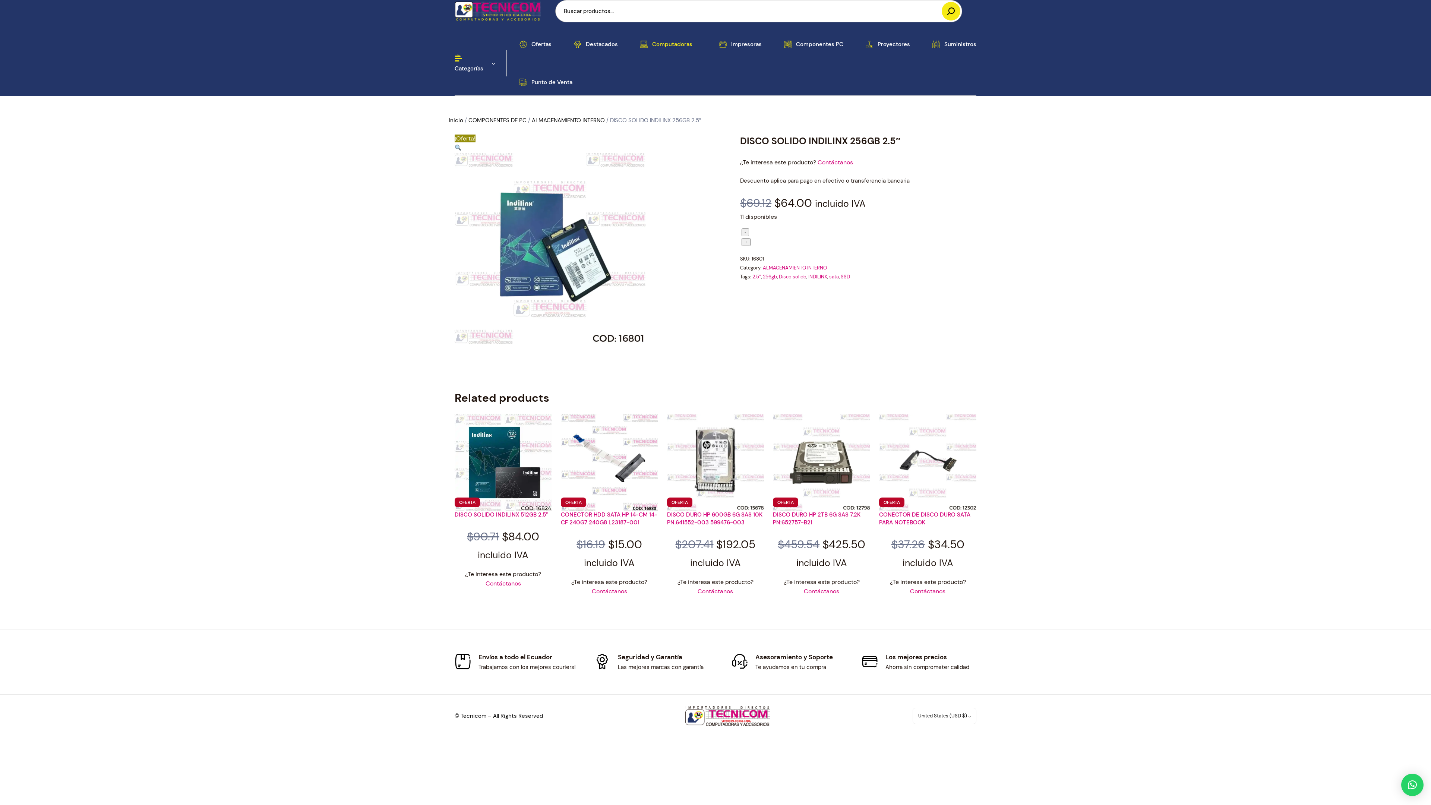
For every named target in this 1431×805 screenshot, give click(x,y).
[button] (458, 148)
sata (834, 277)
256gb (770, 277)
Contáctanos (835, 162)
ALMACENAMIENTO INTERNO (568, 120)
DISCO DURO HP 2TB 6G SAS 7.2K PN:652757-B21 (816, 518)
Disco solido (792, 277)
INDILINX (817, 277)
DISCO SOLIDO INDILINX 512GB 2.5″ (501, 514)
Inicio (456, 120)
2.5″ (756, 277)
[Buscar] (951, 11)
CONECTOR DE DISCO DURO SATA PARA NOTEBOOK (924, 518)
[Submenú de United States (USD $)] (969, 716)
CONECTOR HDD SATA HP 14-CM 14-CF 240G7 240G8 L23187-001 (609, 518)
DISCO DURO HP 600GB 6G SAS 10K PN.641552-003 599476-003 (714, 518)
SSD (845, 277)
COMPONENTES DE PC (497, 120)
